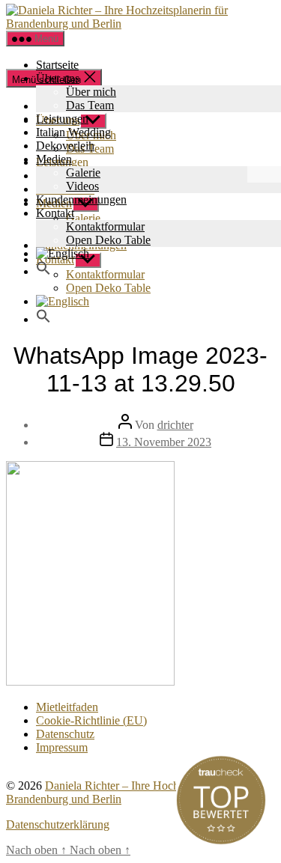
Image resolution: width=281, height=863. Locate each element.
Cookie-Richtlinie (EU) (91, 720)
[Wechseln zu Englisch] (155, 301)
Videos (82, 186)
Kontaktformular (105, 226)
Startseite (57, 64)
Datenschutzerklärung (57, 824)
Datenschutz (65, 734)
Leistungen (62, 118)
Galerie (83, 172)
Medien (54, 159)
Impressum (62, 747)
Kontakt (55, 213)
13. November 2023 (163, 442)
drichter (175, 424)
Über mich (91, 91)
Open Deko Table (108, 240)
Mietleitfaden (67, 707)
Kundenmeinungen (81, 199)
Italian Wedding (73, 132)
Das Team (90, 105)
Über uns (57, 78)
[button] (43, 271)
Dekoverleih (65, 145)
